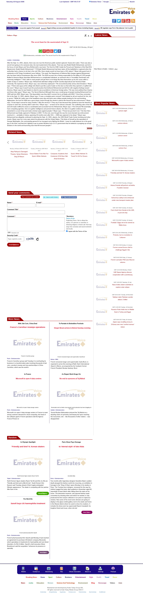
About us (88, 571)
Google (106, 2)
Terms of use (70, 218)
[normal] (88, 35)
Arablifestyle (102, 592)
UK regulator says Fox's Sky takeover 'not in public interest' (114, 28)
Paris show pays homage (71, 442)
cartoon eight (122, 111)
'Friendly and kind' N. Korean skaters (28, 447)
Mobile (23, 571)
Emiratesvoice (72, 592)
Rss (61, 571)
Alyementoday (92, 592)
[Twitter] (51, 198)
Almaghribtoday (53, 592)
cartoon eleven (123, 123)
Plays (15, 35)
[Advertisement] (58, 11)
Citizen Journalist (75, 571)
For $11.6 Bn (28, 499)
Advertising (49, 571)
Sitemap (100, 571)
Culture (9, 35)
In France (27, 374)
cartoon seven (122, 135)
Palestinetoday (82, 592)
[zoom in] (85, 35)
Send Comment (14, 244)
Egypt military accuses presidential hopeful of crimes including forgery (65, 28)
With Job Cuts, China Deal (27, 323)
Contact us (36, 571)
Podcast (113, 571)
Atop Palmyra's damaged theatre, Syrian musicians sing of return (19, 154)
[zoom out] (91, 35)
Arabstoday (43, 592)
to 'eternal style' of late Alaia (71, 447)
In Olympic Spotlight (28, 442)
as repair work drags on (71, 374)
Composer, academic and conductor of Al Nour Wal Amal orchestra (59, 156)
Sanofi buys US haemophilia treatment (28, 503)
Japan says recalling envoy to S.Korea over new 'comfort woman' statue (122, 324)
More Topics (42, 493)
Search (132, 2)
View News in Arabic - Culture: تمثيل (106, 69)
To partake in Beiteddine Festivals (71, 323)
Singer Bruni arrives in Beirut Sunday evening (72, 328)
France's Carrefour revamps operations (27, 327)
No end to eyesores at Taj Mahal (72, 378)
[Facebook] (69, 198)
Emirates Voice (96, 2)
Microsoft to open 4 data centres (28, 378)
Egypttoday (63, 592)
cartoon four (123, 148)
